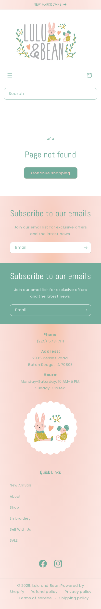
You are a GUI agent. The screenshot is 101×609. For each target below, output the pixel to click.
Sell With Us (20, 529)
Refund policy (44, 591)
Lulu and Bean (46, 585)
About (15, 496)
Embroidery (20, 518)
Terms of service (35, 597)
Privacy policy (78, 591)
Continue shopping (50, 172)
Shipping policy (74, 597)
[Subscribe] (85, 247)
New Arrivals (21, 485)
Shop (14, 507)
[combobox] (50, 93)
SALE (14, 540)
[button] (9, 75)
